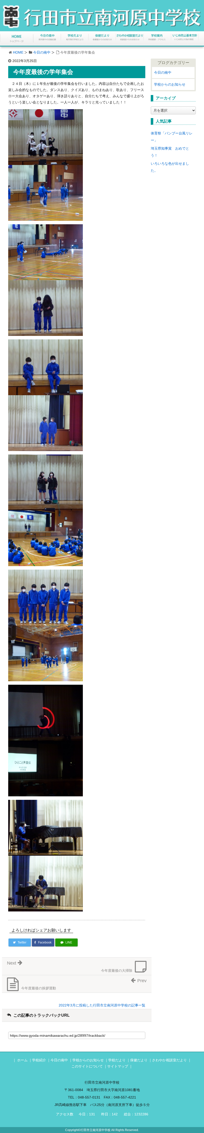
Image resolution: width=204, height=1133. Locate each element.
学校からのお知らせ (169, 84)
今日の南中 (42, 52)
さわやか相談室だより (169, 1060)
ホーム (22, 1060)
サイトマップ (117, 1066)
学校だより (117, 1060)
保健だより (139, 1060)
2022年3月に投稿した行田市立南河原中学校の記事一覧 (102, 1005)
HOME (18, 52)
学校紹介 (39, 1060)
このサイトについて (87, 1066)
